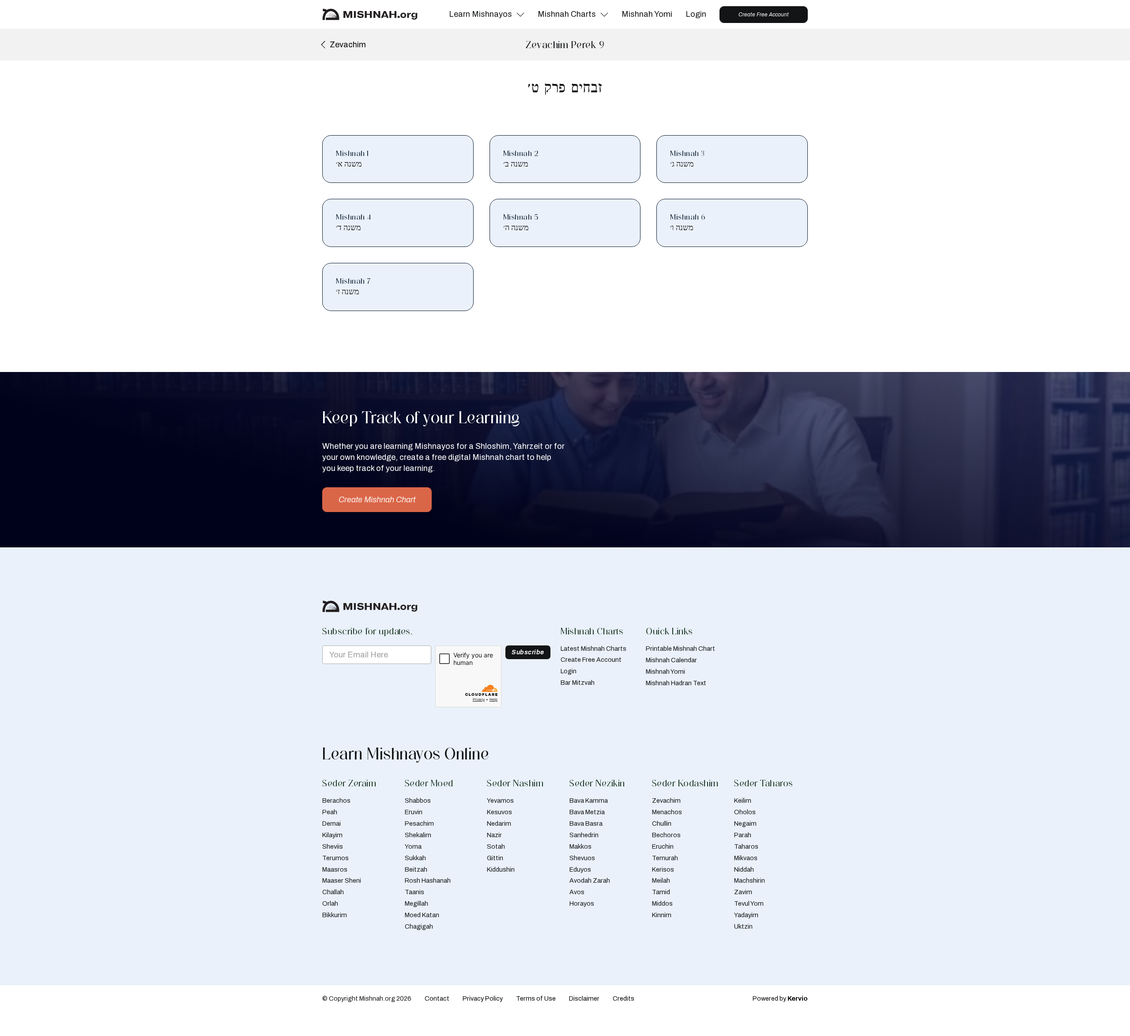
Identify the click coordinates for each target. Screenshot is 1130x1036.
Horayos (581, 903)
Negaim (745, 823)
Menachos (667, 812)
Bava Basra (586, 823)
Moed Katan (422, 914)
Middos (662, 903)
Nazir (494, 835)
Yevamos (500, 800)
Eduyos (580, 869)
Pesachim (419, 823)
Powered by (780, 998)
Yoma (413, 846)
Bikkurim (334, 914)
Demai (331, 823)
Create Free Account (763, 14)
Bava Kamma (588, 800)
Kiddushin (501, 869)
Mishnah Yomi (647, 14)
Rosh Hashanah (428, 880)
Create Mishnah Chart (377, 499)
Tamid (661, 892)
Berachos (336, 800)
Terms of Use (536, 998)
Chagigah (419, 926)
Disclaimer (584, 998)
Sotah (496, 846)
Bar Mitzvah (578, 682)
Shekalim (418, 835)
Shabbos (418, 800)
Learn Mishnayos (480, 14)
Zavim (743, 892)
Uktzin (743, 926)
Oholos (745, 812)
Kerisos (663, 869)
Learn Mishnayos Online (405, 753)
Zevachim (666, 800)
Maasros (334, 869)
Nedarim (499, 823)
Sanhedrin (584, 835)
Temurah (665, 857)
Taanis (414, 892)
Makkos (580, 846)
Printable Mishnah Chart (680, 648)
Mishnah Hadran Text (676, 683)
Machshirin (749, 880)
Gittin (495, 857)
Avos (576, 892)
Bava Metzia (587, 812)
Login (696, 14)
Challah (333, 892)
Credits (623, 998)
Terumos (335, 857)
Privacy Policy (483, 998)
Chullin (661, 823)
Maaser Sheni (341, 880)
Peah (329, 812)
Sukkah (415, 857)
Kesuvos (499, 812)
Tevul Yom (749, 903)
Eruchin (663, 846)
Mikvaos (745, 857)
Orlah (330, 903)
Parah (742, 835)
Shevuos (582, 857)
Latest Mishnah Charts (593, 648)
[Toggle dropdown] (520, 15)
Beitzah (416, 869)
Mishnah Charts (567, 14)
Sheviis (332, 846)
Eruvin (413, 812)
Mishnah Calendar (671, 660)
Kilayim (332, 835)
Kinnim (661, 914)
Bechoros (666, 835)
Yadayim (746, 914)
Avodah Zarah (589, 880)
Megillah (416, 903)
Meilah (661, 880)
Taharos (746, 846)
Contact (437, 998)
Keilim (742, 800)
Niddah (744, 869)
